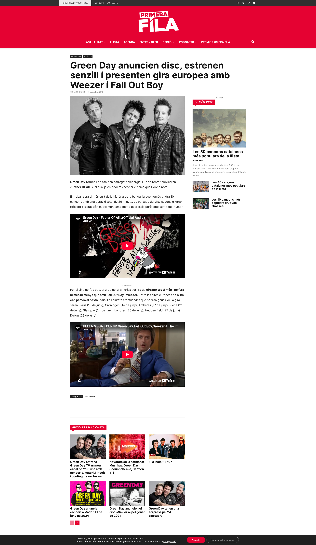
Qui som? (99, 3)
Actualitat (94, 42)
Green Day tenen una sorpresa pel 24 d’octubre (164, 512)
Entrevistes (149, 42)
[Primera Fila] (158, 21)
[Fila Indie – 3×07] (167, 446)
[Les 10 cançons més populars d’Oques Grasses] (201, 203)
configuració (169, 541)
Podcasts (186, 42)
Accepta (196, 540)
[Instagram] (238, 3)
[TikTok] (248, 3)
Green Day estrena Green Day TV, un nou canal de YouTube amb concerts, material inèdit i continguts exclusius (87, 469)
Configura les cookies (222, 540)
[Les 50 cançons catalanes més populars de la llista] (219, 128)
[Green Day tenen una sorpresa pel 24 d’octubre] (167, 493)
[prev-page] (72, 523)
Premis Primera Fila (215, 42)
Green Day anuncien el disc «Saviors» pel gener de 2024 (127, 512)
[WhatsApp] (73, 411)
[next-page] (77, 523)
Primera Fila (198, 160)
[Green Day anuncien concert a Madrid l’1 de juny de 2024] (88, 493)
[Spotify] (243, 3)
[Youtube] (254, 3)
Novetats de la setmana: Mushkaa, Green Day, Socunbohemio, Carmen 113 (126, 467)
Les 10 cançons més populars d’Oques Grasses (226, 203)
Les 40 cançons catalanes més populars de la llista (229, 186)
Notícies (88, 56)
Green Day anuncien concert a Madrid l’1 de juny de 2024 (86, 512)
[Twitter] (88, 411)
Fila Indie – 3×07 (160, 462)
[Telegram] (81, 411)
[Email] (103, 411)
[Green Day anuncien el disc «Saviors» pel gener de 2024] (127, 493)
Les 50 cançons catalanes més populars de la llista (218, 153)
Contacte (112, 3)
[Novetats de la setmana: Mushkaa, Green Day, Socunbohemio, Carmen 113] (127, 446)
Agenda (129, 42)
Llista (114, 42)
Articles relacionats (88, 427)
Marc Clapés (79, 92)
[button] (253, 42)
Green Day (90, 397)
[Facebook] (96, 411)
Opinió (167, 42)
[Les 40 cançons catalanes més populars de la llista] (201, 186)
